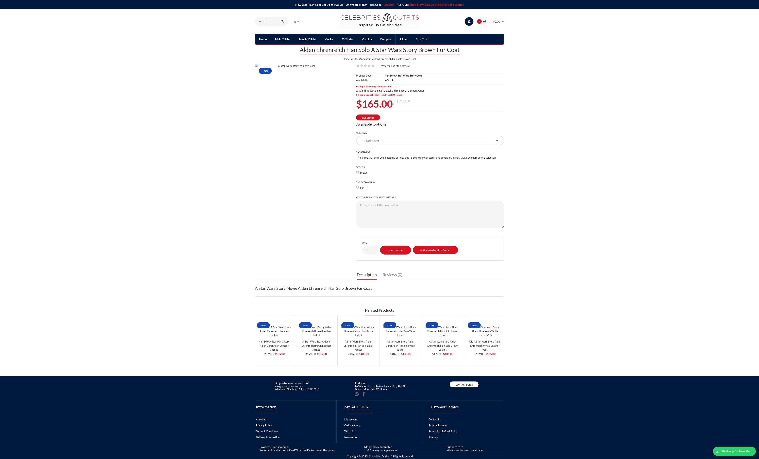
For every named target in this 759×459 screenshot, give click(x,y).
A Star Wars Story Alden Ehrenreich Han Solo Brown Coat (383, 59)
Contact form (464, 384)
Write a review (401, 65)
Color (361, 167)
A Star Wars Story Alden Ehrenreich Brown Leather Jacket (316, 345)
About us (261, 419)
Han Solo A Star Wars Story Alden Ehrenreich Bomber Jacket (274, 345)
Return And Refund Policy (443, 431)
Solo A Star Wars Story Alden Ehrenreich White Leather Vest (484, 345)
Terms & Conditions (267, 431)
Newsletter (350, 437)
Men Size (362, 133)
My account (351, 419)
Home (346, 59)
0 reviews (384, 65)
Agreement (363, 152)
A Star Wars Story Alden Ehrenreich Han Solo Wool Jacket (400, 345)
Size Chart (368, 117)
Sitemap (433, 437)
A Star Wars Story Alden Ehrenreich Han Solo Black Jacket (358, 345)
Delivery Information (267, 437)
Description (367, 274)
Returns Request (438, 425)
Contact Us (435, 419)
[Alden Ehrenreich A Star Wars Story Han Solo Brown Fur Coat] (295, 66)
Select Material (366, 182)
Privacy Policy (264, 425)
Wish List (349, 431)
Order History (352, 425)
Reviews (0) (392, 274)
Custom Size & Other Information (376, 197)
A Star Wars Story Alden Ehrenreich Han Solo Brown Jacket (442, 345)
